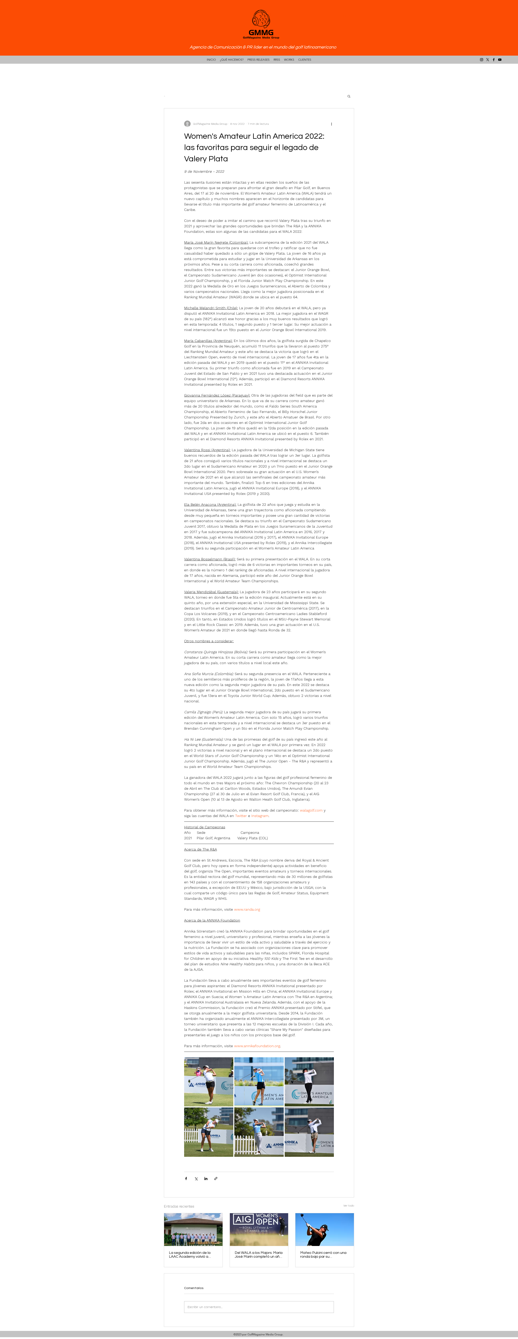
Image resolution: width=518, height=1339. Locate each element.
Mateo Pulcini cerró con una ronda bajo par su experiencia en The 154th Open (323, 1255)
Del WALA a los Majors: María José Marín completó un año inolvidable (258, 1255)
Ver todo (348, 1205)
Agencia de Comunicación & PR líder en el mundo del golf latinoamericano (263, 47)
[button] (349, 96)
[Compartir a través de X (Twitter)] (196, 1178)
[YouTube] (500, 60)
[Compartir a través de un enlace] (216, 1178)
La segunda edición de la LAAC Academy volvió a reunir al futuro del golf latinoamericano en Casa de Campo (192, 1255)
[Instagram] (482, 60)
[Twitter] (488, 60)
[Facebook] (494, 60)
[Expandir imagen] (208, 1081)
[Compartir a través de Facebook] (186, 1178)
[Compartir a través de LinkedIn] (206, 1178)
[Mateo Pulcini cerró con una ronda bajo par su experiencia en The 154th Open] (324, 1229)
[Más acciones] (331, 123)
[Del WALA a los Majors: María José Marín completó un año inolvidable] (259, 1229)
